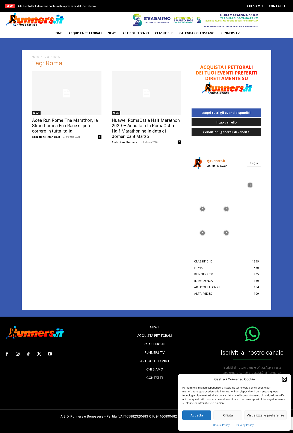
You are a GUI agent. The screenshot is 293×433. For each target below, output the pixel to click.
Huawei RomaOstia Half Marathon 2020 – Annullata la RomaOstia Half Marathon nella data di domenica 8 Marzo (146, 128)
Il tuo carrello (226, 122)
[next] (163, 6)
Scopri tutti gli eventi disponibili (226, 112)
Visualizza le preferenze (265, 415)
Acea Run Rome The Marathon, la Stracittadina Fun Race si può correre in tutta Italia (65, 126)
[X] (39, 354)
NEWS (36, 112)
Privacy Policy (245, 425)
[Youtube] (49, 354)
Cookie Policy (221, 425)
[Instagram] (17, 354)
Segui (254, 163)
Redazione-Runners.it (46, 136)
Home (35, 56)
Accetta (196, 415)
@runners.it (216, 161)
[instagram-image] (202, 184)
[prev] (156, 6)
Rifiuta (228, 415)
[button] (284, 379)
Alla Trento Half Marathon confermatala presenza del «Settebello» (57, 6)
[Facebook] (7, 354)
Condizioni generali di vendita (226, 132)
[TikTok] (28, 354)
